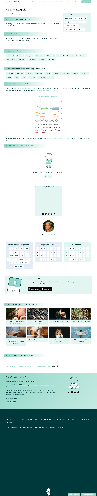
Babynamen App (86, 2)
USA (13, 395)
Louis (14, 259)
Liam (11, 252)
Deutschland (50, 138)
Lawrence (42, 77)
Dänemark (49, 390)
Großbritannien (18, 392)
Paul (21, 263)
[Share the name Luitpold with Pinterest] (51, 214)
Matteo (26, 248)
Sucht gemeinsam (74, 494)
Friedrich (57, 73)
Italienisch (51, 56)
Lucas (28, 259)
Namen (67, 25)
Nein (50, 176)
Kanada (31, 392)
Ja (45, 176)
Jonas (16, 255)
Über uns (73, 419)
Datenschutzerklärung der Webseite (52, 419)
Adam (51, 77)
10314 (82, 29)
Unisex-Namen (64, 2)
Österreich (58, 138)
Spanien (8, 395)
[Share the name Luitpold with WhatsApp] (48, 214)
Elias (11, 248)
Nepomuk (39, 73)
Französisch (40, 56)
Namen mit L (75, 25)
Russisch (22, 59)
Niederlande (38, 392)
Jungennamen (55, 2)
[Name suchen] (74, 2)
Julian (11, 255)
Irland (26, 392)
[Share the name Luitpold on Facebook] (42, 214)
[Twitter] (69, 392)
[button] (37, 199)
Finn (21, 248)
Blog (71, 2)
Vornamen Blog (11, 402)
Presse (15, 419)
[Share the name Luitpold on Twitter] (45, 214)
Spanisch (43, 59)
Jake (17, 77)
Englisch (30, 56)
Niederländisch (72, 56)
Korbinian (85, 73)
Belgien (27, 390)
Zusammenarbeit (83, 419)
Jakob (16, 263)
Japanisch (61, 56)
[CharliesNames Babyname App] (13, 2)
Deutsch (20, 56)
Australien (21, 390)
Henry (27, 263)
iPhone (33, 381)
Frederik (66, 73)
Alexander (21, 259)
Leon (21, 252)
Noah (16, 252)
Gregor (76, 73)
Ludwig (30, 73)
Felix (27, 255)
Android (25, 381)
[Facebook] (72, 392)
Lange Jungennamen (70, 22)
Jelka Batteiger (51, 234)
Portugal (46, 392)
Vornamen (35, 2)
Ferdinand (20, 73)
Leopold (47, 24)
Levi (16, 248)
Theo (27, 252)
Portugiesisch (12, 59)
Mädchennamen (44, 2)
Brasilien (33, 390)
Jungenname (21, 14)
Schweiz (68, 138)
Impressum (9, 422)
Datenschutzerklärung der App (29, 419)
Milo (11, 263)
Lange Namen (83, 22)
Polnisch (83, 56)
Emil (22, 255)
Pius (24, 77)
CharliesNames (10, 366)
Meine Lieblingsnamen (87, 494)
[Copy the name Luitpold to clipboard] (54, 214)
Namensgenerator (12, 398)
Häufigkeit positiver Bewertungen (25, 88)
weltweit (76, 138)
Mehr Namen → (19, 266)
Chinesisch (11, 56)
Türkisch (52, 59)
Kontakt (8, 419)
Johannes (32, 77)
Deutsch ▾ (74, 399)
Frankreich (9, 392)
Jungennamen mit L (80, 18)
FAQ (67, 419)
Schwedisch (32, 59)
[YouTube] (75, 392)
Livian (9, 77)
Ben (9, 259)
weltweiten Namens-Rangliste (45, 90)
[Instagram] (78, 392)
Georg (48, 73)
